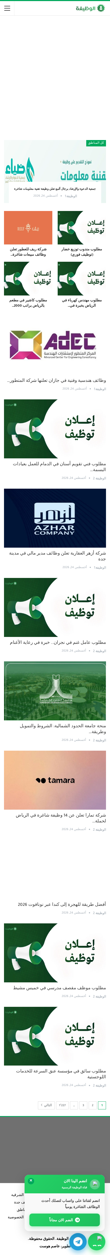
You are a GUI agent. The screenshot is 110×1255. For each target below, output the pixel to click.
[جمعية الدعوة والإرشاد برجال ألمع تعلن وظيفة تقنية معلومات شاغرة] (55, 171)
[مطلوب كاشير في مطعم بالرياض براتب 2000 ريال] (28, 278)
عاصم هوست (50, 1247)
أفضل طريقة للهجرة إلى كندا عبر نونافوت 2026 (62, 905)
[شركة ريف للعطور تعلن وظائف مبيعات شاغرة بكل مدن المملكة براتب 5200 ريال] (28, 228)
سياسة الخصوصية (21, 1218)
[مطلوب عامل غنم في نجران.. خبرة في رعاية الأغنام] (55, 607)
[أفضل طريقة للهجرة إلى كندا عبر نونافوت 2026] (55, 869)
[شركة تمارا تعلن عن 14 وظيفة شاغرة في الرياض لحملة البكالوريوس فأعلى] (55, 780)
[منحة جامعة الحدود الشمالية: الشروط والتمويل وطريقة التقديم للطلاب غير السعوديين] (55, 690)
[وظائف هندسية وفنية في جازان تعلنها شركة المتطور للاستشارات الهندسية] (55, 345)
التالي (47, 1105)
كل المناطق (96, 143)
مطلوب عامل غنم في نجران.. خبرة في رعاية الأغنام (58, 643)
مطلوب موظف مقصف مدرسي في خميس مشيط (59, 988)
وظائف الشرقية (23, 1195)
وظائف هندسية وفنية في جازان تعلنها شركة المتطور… (56, 381)
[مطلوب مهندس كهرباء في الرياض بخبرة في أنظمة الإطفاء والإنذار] (82, 278)
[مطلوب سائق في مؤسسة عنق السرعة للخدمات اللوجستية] (55, 1036)
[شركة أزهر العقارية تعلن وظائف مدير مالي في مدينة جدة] (55, 518)
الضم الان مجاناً (61, 1219)
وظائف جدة (23, 1203)
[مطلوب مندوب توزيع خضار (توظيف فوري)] (82, 228)
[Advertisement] (55, 75)
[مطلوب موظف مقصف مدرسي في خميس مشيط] (55, 952)
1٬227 (62, 1105)
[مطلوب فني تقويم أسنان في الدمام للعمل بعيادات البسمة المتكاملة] (55, 428)
